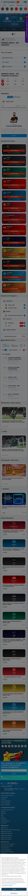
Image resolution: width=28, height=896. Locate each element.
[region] (14, 875)
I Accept (14, 889)
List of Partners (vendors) (6, 885)
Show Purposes (14, 893)
